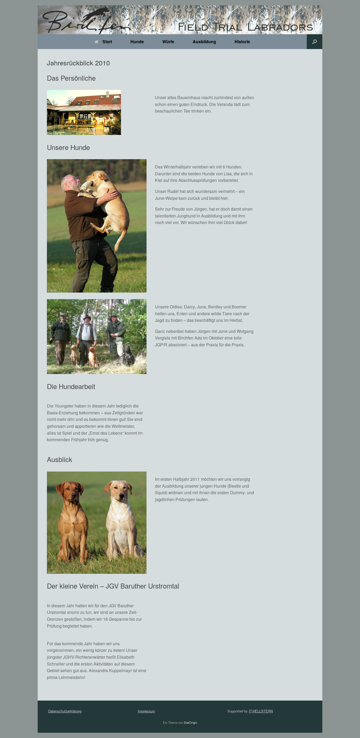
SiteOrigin (190, 722)
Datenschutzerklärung (64, 710)
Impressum (146, 710)
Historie (242, 41)
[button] (314, 41)
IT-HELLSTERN (261, 710)
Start (107, 41)
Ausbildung (204, 41)
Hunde (137, 41)
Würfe (168, 41)
